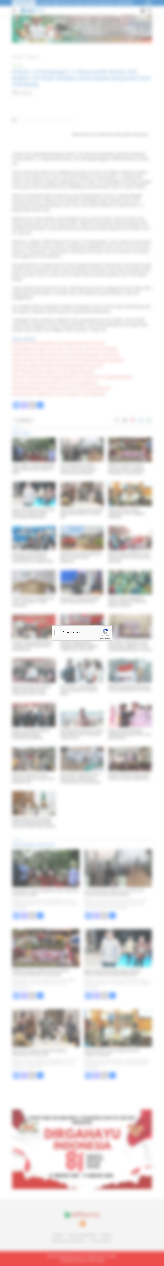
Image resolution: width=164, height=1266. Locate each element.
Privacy (101, 639)
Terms (107, 639)
